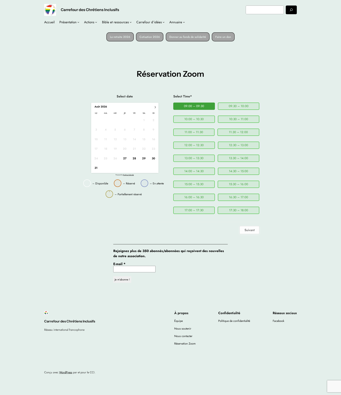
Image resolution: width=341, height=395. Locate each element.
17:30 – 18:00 (238, 210)
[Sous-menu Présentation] (78, 22)
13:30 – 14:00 (238, 158)
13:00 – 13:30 (194, 158)
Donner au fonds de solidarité (187, 37)
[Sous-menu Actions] (96, 22)
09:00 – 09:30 (194, 106)
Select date (125, 96)
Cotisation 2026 (150, 37)
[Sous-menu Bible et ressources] (131, 22)
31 (96, 168)
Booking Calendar (128, 175)
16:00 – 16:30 (194, 197)
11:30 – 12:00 (238, 132)
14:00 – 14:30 (194, 171)
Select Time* (182, 96)
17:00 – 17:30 (194, 210)
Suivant (250, 230)
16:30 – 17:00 (238, 197)
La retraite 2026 (120, 37)
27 (124, 158)
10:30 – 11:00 (238, 119)
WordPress (65, 372)
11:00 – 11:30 (194, 132)
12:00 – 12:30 (194, 145)
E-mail (119, 264)
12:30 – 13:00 (238, 145)
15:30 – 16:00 (238, 184)
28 (134, 158)
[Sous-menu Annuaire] (184, 22)
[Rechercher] (291, 10)
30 (153, 158)
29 (144, 158)
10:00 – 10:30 (194, 119)
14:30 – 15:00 (238, 171)
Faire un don (223, 37)
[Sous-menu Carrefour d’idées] (164, 22)
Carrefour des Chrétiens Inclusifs (90, 9)
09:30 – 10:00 (238, 106)
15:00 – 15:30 (194, 184)
